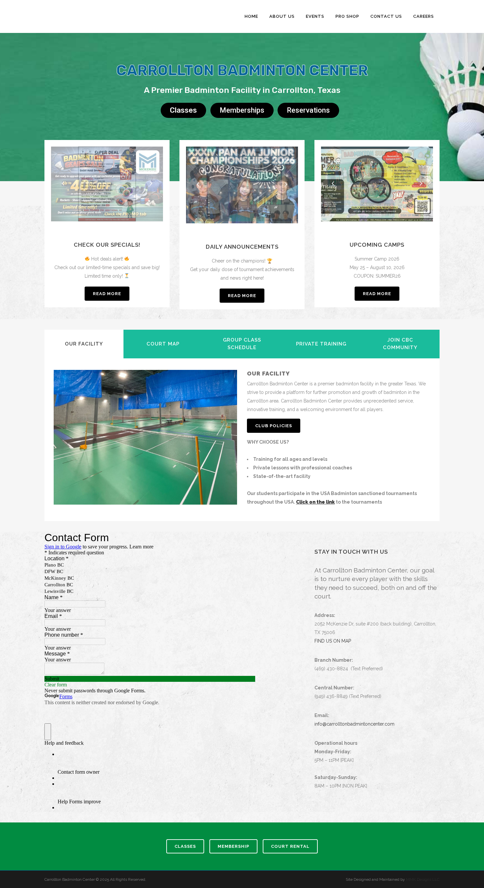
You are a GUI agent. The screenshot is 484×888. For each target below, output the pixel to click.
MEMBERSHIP (233, 846)
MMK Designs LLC (423, 879)
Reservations (308, 110)
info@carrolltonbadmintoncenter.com (354, 724)
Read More (107, 293)
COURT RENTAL (290, 846)
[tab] (83, 344)
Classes (183, 110)
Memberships (242, 110)
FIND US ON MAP (332, 641)
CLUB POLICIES (273, 425)
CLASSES (185, 846)
